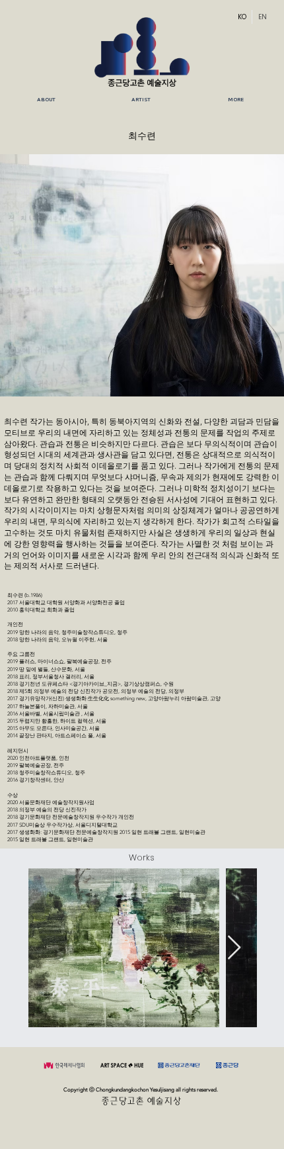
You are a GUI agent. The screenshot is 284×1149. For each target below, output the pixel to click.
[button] (141, 100)
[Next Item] (234, 948)
